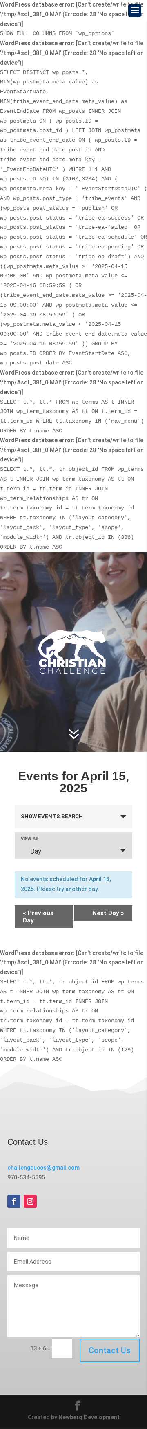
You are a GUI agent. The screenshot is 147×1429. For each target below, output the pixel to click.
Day (35, 851)
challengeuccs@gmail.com (43, 1167)
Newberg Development (89, 1417)
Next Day (108, 913)
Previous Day (38, 916)
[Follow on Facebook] (13, 1201)
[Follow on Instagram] (30, 1201)
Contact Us (110, 1350)
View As (29, 838)
